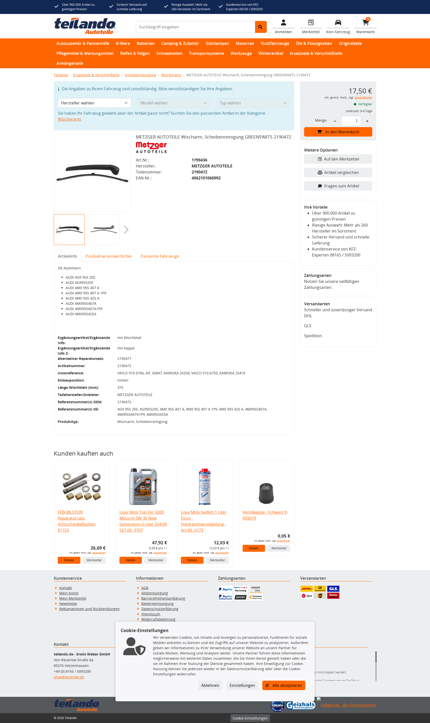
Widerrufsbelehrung (158, 619)
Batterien (146, 43)
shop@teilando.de (69, 677)
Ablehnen (210, 685)
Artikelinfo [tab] (67, 256)
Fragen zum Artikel (341, 186)
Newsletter (68, 603)
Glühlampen (217, 43)
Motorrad (245, 43)
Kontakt (65, 587)
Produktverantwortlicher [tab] (109, 256)
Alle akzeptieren (286, 685)
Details (69, 560)
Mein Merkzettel (72, 598)
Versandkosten (99, 552)
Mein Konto (68, 593)
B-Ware (123, 43)
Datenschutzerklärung (159, 608)
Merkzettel (94, 560)
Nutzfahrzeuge (275, 43)
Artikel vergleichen (341, 172)
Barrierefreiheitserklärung (163, 598)
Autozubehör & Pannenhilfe (82, 43)
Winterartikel (271, 53)
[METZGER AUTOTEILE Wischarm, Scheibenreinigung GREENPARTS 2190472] (92, 173)
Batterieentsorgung (157, 603)
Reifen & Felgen (135, 53)
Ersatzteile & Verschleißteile (316, 53)
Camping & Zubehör (180, 43)
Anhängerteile (69, 63)
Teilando (61, 75)
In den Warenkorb (342, 132)
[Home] (85, 26)
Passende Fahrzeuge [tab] (160, 256)
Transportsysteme (206, 53)
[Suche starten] (261, 27)
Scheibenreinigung (140, 75)
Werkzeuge (241, 53)
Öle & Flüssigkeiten (314, 43)
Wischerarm (171, 75)
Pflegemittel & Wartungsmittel (84, 53)
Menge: (321, 120)
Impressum (150, 614)
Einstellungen (242, 685)
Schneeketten (169, 53)
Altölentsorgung (154, 593)
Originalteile (350, 43)
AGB (144, 587)
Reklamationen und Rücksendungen (89, 608)
